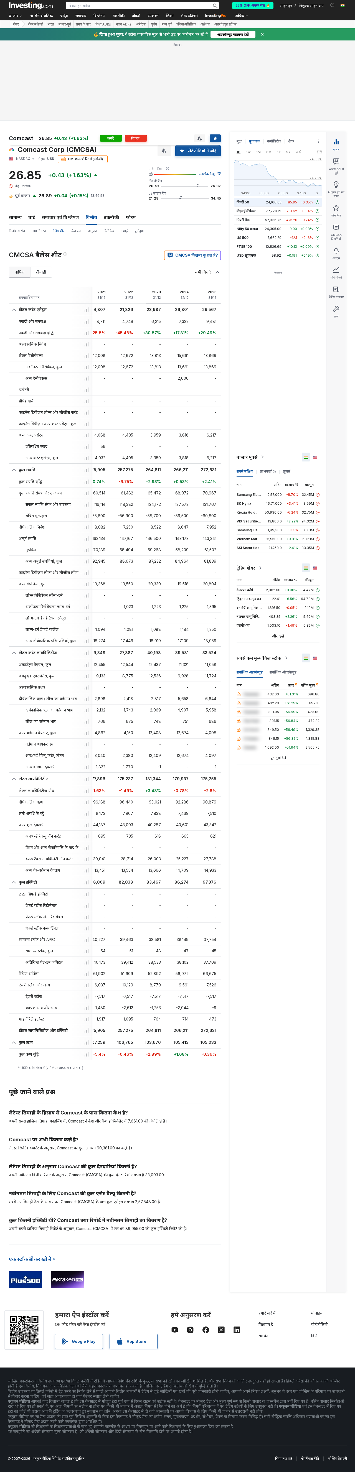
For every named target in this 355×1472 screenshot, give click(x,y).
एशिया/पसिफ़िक (186, 24)
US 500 (242, 238)
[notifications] (332, 5)
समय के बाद (83, 24)
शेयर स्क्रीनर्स (189, 15)
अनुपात (92, 231)
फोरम (131, 217)
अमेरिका (141, 24)
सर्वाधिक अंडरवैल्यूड (250, 672)
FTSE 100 (244, 246)
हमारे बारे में (267, 1313)
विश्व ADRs (103, 24)
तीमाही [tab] (41, 272)
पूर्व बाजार (22, 195)
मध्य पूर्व (167, 24)
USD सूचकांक (246, 255)
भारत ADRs (123, 24)
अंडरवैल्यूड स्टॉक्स (225, 24)
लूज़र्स (286, 471)
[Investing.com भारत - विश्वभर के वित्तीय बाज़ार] (31, 5)
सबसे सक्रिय (245, 471)
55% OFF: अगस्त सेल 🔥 (252, 5)
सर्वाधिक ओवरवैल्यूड (283, 672)
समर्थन (263, 1335)
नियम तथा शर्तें (283, 1458)
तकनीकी (111, 217)
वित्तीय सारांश (17, 231)
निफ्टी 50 (243, 202)
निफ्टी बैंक (243, 220)
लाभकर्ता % (268, 471)
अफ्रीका (205, 24)
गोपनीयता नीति (310, 1458)
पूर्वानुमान (140, 231)
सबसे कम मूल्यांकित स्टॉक (259, 658)
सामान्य (15, 217)
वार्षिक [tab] (19, 272)
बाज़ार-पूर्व (65, 24)
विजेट (315, 1335)
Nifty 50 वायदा (247, 229)
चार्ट (31, 217)
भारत (50, 24)
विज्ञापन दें (265, 1324)
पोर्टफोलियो (319, 1324)
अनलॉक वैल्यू (207, 174)
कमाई (124, 231)
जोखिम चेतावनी (337, 1458)
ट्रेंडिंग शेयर (246, 568)
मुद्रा (239, 141)
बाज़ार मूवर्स (247, 457)
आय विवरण (39, 231)
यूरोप (154, 24)
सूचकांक (254, 141)
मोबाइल (317, 1313)
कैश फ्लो (76, 231)
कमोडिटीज (274, 141)
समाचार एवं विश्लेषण (60, 217)
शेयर (16, 24)
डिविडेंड (109, 231)
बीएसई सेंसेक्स (246, 211)
